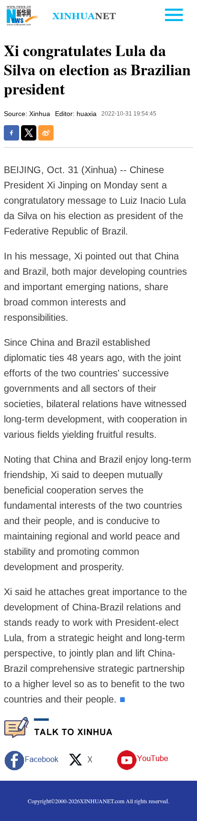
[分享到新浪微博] (46, 133)
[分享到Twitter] (28, 133)
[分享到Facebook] (11, 133)
